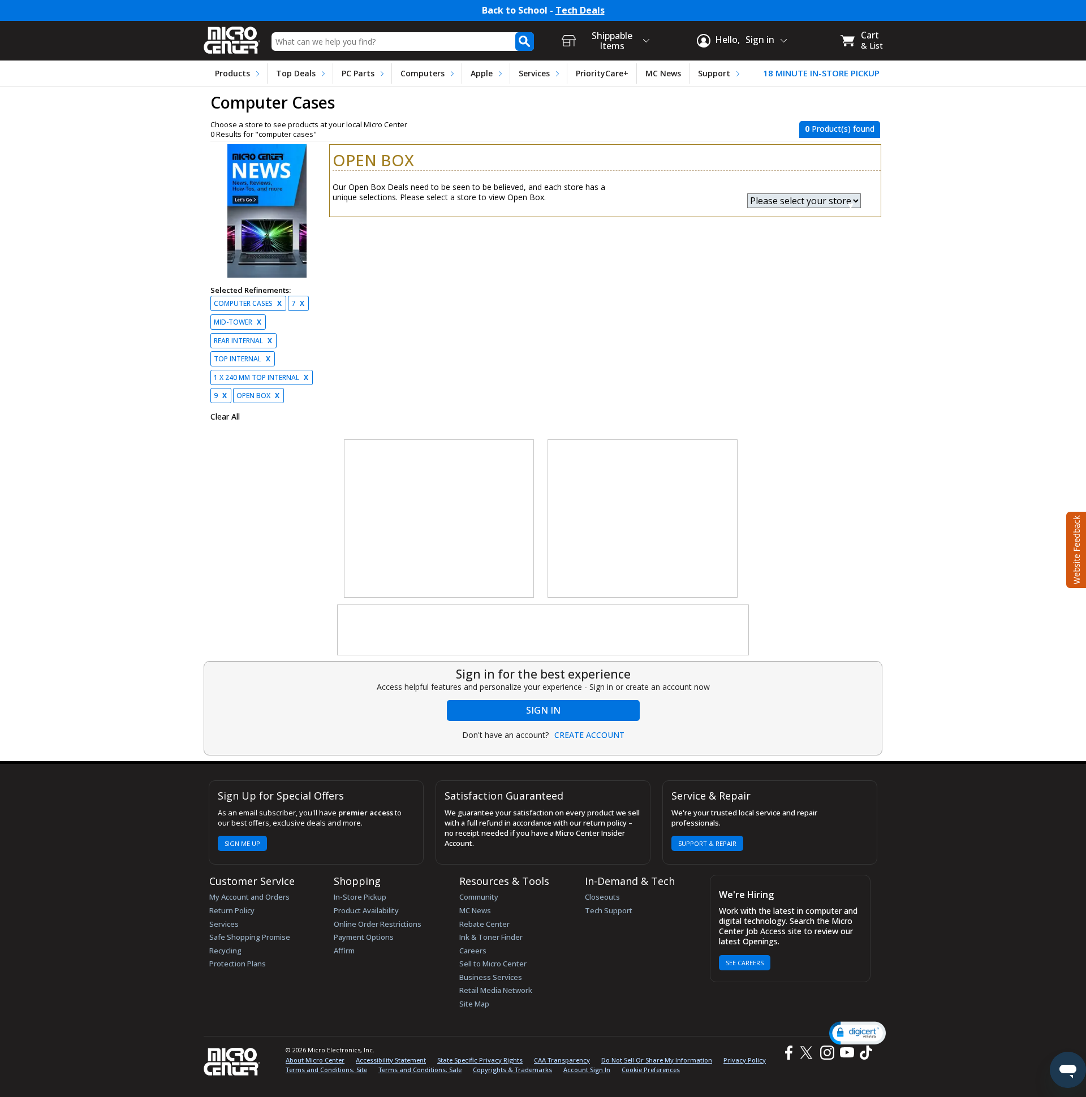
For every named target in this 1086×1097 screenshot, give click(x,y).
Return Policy (232, 910)
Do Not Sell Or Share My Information (656, 1060)
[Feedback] (1075, 548)
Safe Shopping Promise (249, 937)
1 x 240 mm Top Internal (261, 377)
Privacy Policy (744, 1060)
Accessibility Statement (391, 1060)
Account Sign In (586, 1069)
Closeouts (602, 897)
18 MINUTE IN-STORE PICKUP (821, 73)
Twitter (808, 1052)
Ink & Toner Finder (491, 937)
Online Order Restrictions (377, 924)
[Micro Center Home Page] (232, 36)
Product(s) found (839, 128)
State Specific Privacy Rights (480, 1060)
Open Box (257, 395)
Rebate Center (484, 924)
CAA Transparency (562, 1060)
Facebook (787, 1052)
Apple (482, 73)
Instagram (826, 1052)
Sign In (543, 710)
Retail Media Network (495, 990)
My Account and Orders (249, 897)
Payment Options (364, 937)
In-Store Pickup (360, 897)
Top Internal (242, 359)
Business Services (490, 977)
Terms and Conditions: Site (326, 1069)
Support (714, 73)
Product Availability (366, 910)
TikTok (864, 1052)
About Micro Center (315, 1060)
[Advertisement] (439, 519)
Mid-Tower (237, 322)
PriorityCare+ (602, 73)
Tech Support (608, 910)
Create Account (589, 735)
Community (478, 897)
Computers (422, 73)
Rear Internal (243, 340)
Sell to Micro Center (493, 963)
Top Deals (296, 73)
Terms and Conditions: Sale (420, 1069)
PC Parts (358, 73)
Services (534, 73)
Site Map (474, 1004)
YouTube (846, 1052)
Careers (472, 950)
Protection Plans (237, 963)
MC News (663, 73)
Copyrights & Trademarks (512, 1069)
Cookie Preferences (651, 1069)
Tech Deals (580, 10)
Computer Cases (248, 303)
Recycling (225, 950)
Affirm (344, 950)
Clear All (225, 417)
